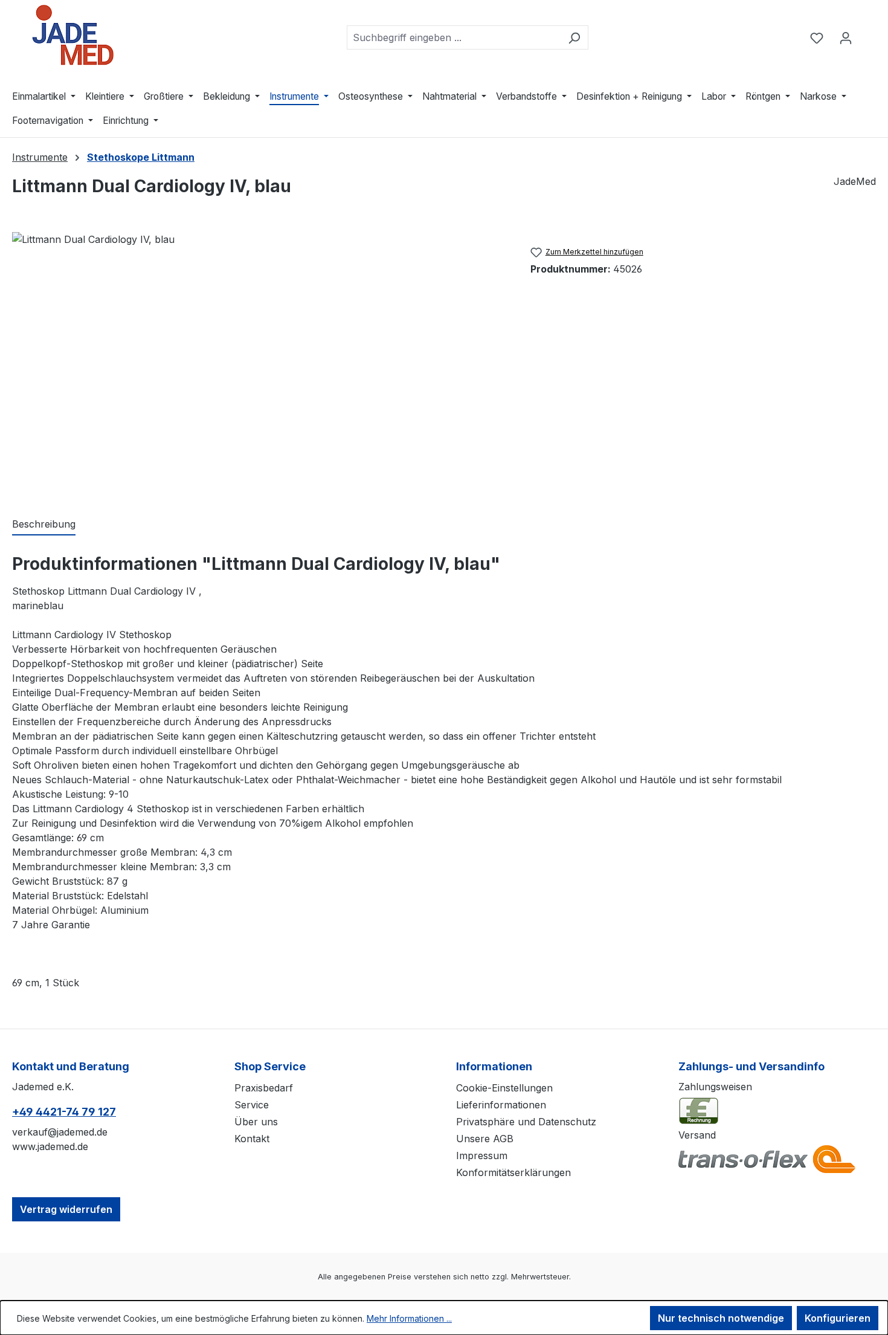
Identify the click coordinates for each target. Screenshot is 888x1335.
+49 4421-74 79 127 (64, 1111)
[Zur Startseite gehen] (72, 35)
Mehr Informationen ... (409, 1318)
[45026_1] (259, 362)
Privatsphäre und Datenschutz (526, 1122)
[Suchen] (574, 37)
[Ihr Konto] (845, 37)
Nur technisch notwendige (721, 1318)
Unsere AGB (484, 1139)
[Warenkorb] (868, 34)
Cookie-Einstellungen (504, 1088)
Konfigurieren (837, 1318)
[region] (259, 362)
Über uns (256, 1122)
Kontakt (251, 1139)
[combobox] (454, 37)
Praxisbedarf (263, 1088)
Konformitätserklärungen (513, 1172)
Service (251, 1105)
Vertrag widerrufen (66, 1209)
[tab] (44, 524)
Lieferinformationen (501, 1105)
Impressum (481, 1155)
